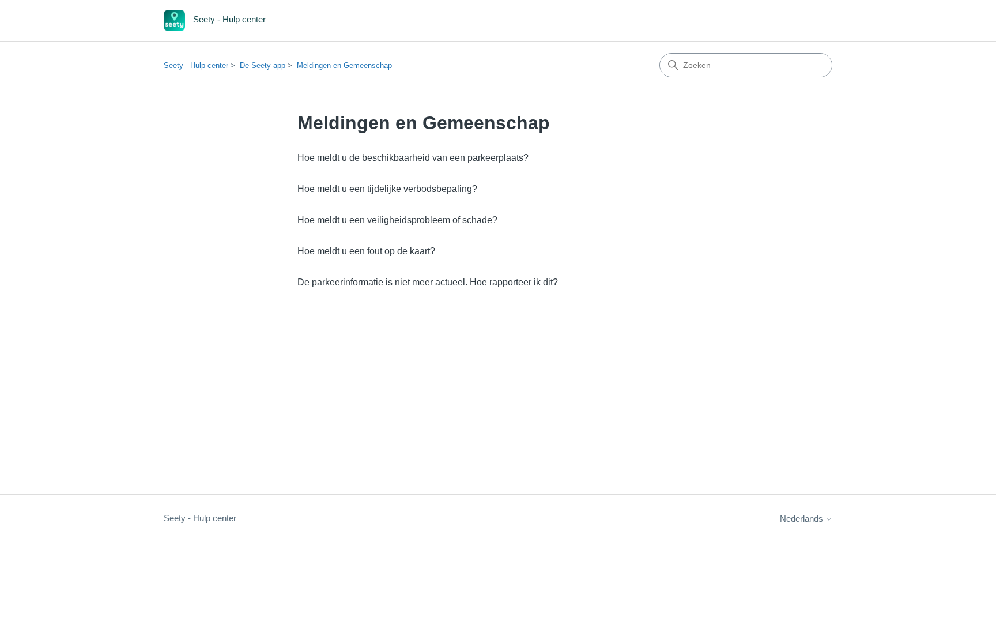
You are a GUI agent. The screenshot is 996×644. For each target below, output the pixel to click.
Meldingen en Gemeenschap (344, 65)
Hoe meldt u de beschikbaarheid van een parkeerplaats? (413, 158)
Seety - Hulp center (196, 65)
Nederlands (802, 519)
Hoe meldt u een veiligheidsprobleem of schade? (397, 220)
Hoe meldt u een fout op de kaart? (366, 251)
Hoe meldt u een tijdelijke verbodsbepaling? (387, 189)
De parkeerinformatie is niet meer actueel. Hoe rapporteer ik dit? (427, 282)
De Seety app (262, 65)
